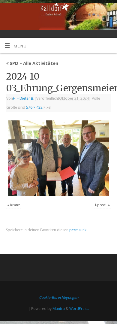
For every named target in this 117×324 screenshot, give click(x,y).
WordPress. (79, 308)
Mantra (58, 308)
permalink (77, 229)
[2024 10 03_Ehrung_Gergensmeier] (58, 158)
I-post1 (101, 204)
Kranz (15, 204)
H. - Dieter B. (23, 98)
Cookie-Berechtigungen (58, 297)
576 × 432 (34, 107)
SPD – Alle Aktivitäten (32, 63)
